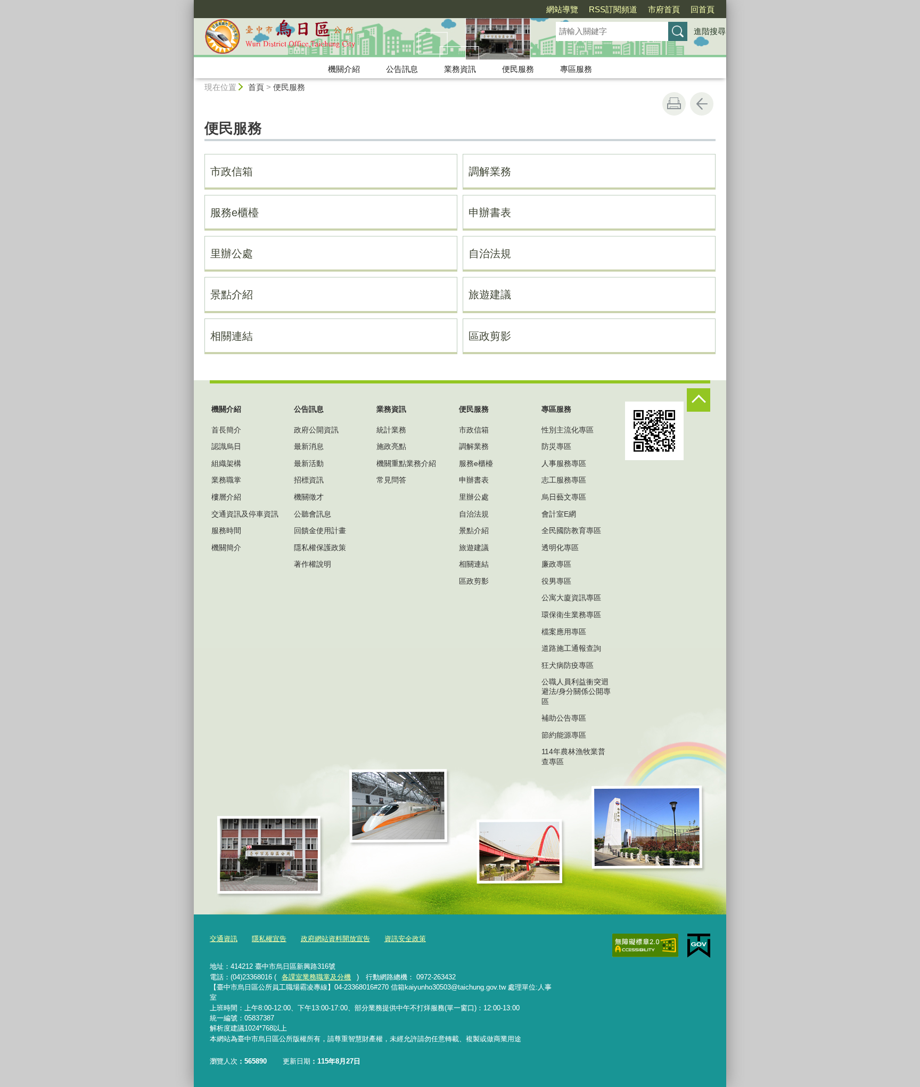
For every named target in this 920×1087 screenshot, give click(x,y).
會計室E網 (558, 514)
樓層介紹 (226, 497)
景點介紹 (231, 294)
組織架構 (226, 463)
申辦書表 (490, 212)
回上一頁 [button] (701, 104)
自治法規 (490, 253)
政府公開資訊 (316, 430)
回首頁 (702, 9)
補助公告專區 (563, 718)
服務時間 (226, 530)
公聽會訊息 (312, 514)
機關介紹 (344, 68)
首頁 (256, 87)
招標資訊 (309, 480)
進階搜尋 (710, 31)
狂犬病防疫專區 (567, 665)
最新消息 (309, 446)
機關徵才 (309, 497)
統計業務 (391, 430)
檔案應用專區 (563, 631)
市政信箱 (231, 171)
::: (189, 4)
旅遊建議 (490, 294)
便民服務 (518, 68)
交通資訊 (223, 939)
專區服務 (576, 68)
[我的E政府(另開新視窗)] (698, 946)
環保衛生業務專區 (571, 614)
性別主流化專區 (567, 430)
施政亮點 (391, 446)
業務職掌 (226, 480)
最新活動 (309, 463)
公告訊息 (402, 68)
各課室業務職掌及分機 (316, 977)
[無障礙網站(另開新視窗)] (645, 945)
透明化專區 (560, 547)
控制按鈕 (698, 400)
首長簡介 (226, 430)
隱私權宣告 (269, 939)
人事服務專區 (563, 463)
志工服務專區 (563, 480)
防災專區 (556, 446)
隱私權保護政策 (320, 547)
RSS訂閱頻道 (613, 9)
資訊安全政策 (405, 939)
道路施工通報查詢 (571, 648)
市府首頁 (664, 9)
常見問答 (391, 480)
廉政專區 (556, 564)
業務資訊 (460, 68)
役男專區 (556, 581)
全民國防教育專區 (571, 530)
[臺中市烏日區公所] (362, 39)
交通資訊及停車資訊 (244, 514)
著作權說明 (312, 564)
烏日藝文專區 (563, 497)
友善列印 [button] (674, 104)
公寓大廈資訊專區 (571, 597)
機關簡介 (226, 547)
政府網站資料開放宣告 (335, 939)
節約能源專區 (563, 735)
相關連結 (231, 336)
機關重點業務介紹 (406, 463)
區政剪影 (490, 336)
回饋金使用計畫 (320, 530)
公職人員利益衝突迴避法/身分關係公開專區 (576, 691)
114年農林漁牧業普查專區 (573, 756)
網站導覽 (562, 9)
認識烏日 (226, 446)
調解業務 (490, 171)
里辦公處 (231, 253)
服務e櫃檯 (234, 212)
